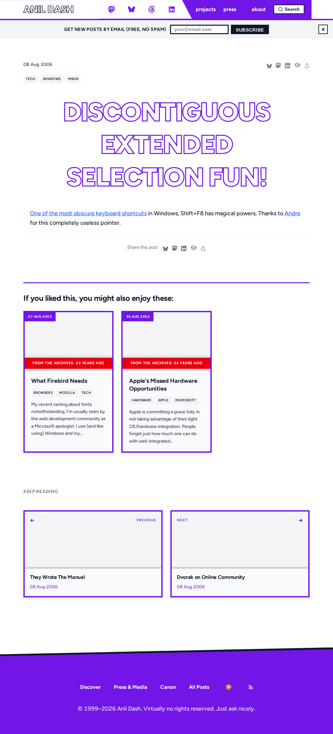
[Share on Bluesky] (269, 65)
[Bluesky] (132, 9)
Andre (292, 213)
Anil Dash (48, 9)
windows (51, 79)
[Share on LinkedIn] (287, 65)
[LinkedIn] (172, 9)
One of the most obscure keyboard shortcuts (88, 213)
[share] (307, 65)
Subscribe (250, 30)
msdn (73, 79)
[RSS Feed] (250, 687)
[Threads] (151, 9)
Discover (90, 687)
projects (206, 9)
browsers (43, 393)
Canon (168, 687)
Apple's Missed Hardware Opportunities (163, 384)
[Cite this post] (297, 64)
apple (163, 400)
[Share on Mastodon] (278, 65)
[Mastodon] (111, 9)
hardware (142, 400)
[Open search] (288, 9)
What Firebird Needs (59, 380)
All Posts (199, 687)
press (229, 9)
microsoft (185, 400)
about (259, 9)
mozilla (67, 393)
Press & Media (130, 687)
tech (30, 79)
